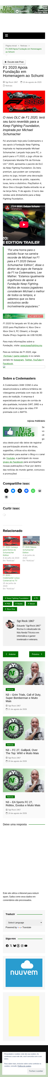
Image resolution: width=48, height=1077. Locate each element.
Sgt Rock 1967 (11, 82)
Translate (26, 927)
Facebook (8, 363)
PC (37, 598)
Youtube (10, 458)
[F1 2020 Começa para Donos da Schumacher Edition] (11, 541)
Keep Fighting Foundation (18, 598)
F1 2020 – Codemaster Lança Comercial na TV (11, 578)
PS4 (8, 604)
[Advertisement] (24, 1016)
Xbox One (11, 609)
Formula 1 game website (16, 356)
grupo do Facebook (13, 462)
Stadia (20, 604)
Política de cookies (24, 1066)
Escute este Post (15, 62)
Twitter (28, 359)
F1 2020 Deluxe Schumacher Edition (29, 550)
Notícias (8, 86)
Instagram (19, 359)
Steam (32, 604)
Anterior (12, 654)
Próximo (35, 654)
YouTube (37, 359)
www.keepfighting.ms (31, 345)
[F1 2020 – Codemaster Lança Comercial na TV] (11, 569)
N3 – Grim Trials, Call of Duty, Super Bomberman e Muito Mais (23, 698)
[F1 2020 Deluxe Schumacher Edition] (31, 541)
